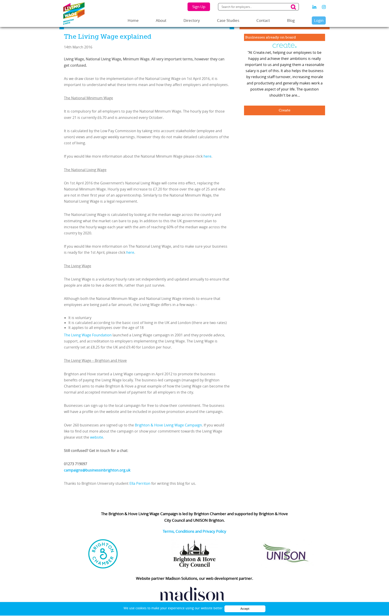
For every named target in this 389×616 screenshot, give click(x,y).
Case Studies (228, 20)
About (161, 20)
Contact (263, 20)
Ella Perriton (139, 483)
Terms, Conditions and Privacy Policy (194, 531)
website (96, 437)
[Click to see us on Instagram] (324, 7)
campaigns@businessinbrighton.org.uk (97, 470)
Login (318, 20)
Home (133, 20)
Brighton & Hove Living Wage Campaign (168, 425)
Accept (244, 609)
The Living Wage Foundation (88, 335)
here (207, 156)
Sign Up (198, 6)
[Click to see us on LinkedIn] (314, 7)
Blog (291, 20)
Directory (191, 20)
